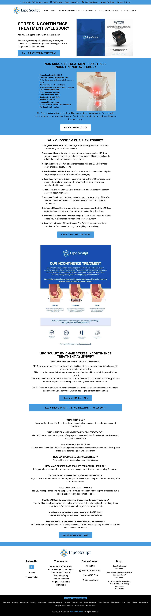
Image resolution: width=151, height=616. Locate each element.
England (68, 598)
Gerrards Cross (77, 602)
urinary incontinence (105, 435)
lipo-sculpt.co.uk (76, 612)
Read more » (119, 568)
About (53, 10)
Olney (128, 602)
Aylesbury (15, 602)
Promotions (129, 10)
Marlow (135, 602)
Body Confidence (119, 566)
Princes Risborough (90, 602)
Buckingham (42, 602)
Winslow (70, 605)
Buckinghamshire (79, 598)
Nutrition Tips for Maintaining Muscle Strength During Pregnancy (119, 583)
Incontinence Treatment (109, 10)
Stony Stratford (60, 605)
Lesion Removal (88, 10)
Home (46, 10)
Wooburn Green (91, 605)
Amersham (6, 602)
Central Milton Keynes (55, 602)
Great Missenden (103, 602)
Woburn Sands (79, 605)
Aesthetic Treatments (67, 10)
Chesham (67, 602)
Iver (123, 602)
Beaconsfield (24, 602)
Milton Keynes (143, 602)
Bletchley (33, 602)
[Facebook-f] (31, 567)
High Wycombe (115, 602)
